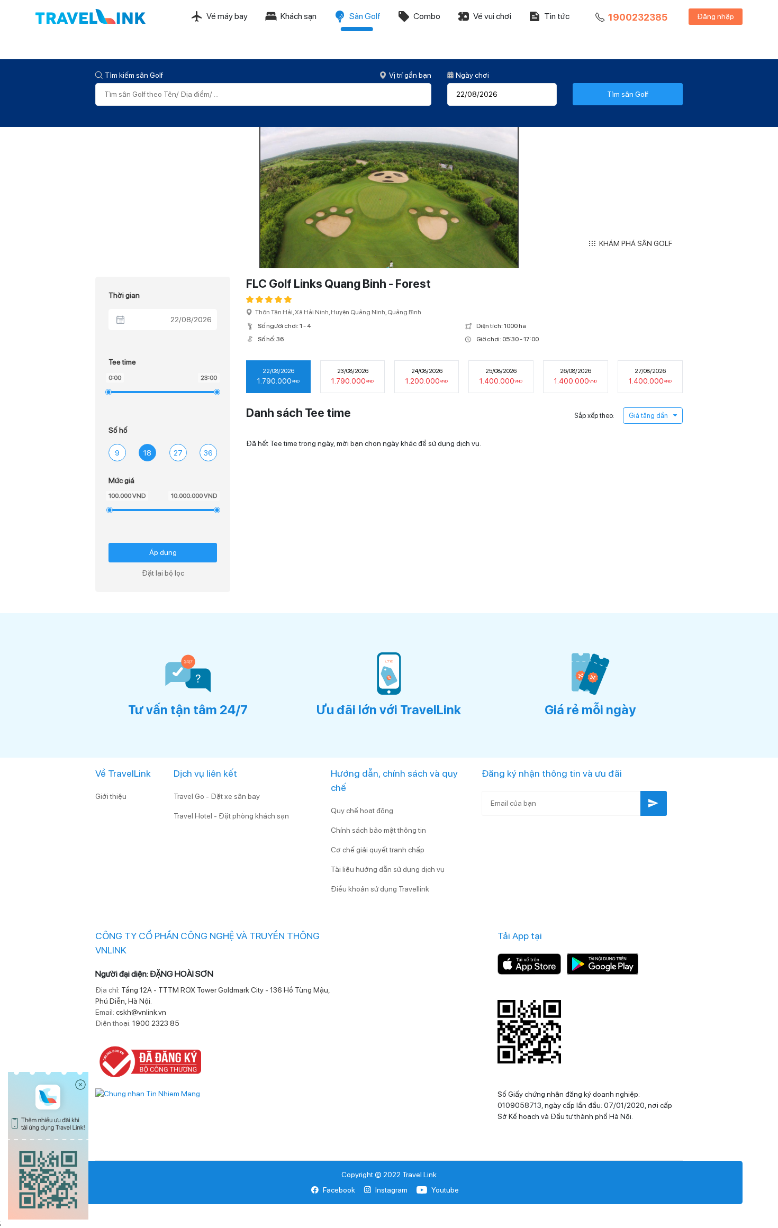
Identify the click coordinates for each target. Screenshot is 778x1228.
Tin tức (556, 16)
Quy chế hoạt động (362, 810)
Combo (426, 16)
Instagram (391, 1190)
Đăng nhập (715, 16)
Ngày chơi (472, 75)
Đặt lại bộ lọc (163, 573)
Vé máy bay (227, 16)
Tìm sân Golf (627, 94)
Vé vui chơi (492, 16)
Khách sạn (298, 16)
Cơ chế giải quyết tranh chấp (377, 849)
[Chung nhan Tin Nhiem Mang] (147, 1093)
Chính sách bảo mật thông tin (378, 830)
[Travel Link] (90, 16)
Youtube (445, 1190)
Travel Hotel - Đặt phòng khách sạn (231, 816)
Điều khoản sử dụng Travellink (380, 889)
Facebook (339, 1190)
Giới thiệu (110, 796)
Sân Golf (365, 16)
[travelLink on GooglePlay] (602, 963)
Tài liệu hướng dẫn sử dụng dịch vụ (388, 869)
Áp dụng (163, 552)
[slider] (108, 391)
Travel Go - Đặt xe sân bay (217, 796)
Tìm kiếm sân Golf (134, 75)
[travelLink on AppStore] (529, 963)
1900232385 (637, 17)
